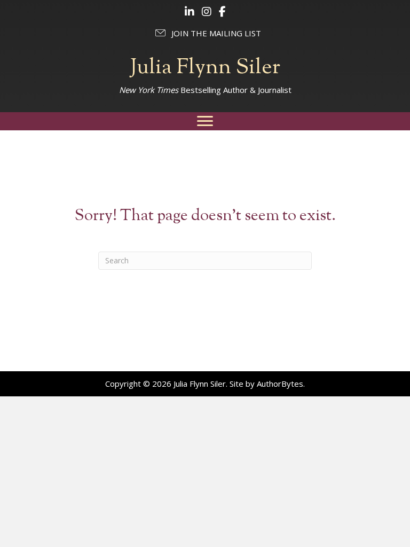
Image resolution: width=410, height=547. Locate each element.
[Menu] (205, 121)
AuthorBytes (280, 383)
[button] (207, 33)
